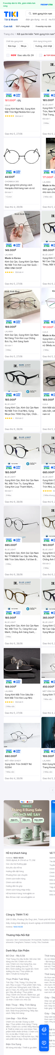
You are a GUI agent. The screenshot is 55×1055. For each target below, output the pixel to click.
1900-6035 (18, 858)
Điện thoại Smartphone (16, 1008)
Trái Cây (9, 982)
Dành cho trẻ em (19, 995)
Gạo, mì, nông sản (20, 990)
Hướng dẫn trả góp (14, 886)
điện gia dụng (32, 19)
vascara (9, 940)
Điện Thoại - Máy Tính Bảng (21, 1005)
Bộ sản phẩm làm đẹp (22, 1037)
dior (16, 940)
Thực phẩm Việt (29, 985)
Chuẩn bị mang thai (19, 974)
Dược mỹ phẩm (30, 1039)
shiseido (10, 942)
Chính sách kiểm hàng (15, 879)
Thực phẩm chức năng (21, 1024)
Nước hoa (16, 1036)
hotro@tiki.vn (29, 893)
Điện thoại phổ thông (20, 1011)
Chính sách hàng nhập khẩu (18, 890)
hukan (27, 942)
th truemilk (36, 940)
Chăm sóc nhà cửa (22, 999)
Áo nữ (47, 959)
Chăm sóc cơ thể (19, 1026)
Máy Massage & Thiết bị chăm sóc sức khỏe (23, 1027)
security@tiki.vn (28, 897)
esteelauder (25, 940)
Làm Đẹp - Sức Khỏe (16, 1018)
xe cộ (44, 19)
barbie (46, 940)
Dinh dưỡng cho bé (19, 966)
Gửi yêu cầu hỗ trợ (14, 867)
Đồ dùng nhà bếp (13, 1047)
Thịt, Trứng (19, 982)
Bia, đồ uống (15, 992)
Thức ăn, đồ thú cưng (20, 997)
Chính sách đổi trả (14, 882)
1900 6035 (18, 927)
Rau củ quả (15, 985)
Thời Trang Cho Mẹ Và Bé (17, 959)
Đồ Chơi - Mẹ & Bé (15, 955)
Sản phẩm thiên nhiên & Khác (21, 1030)
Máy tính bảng (18, 1013)
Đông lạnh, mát (24, 987)
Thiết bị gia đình (30, 1047)
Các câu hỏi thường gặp (16, 864)
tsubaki (45, 942)
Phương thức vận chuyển (17, 875)
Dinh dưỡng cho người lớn (22, 969)
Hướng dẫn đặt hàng (15, 871)
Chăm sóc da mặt (14, 1022)
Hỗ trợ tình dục (28, 1036)
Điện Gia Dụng (13, 1044)
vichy (34, 942)
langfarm (19, 942)
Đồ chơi (33, 959)
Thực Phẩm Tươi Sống (17, 979)
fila (39, 942)
